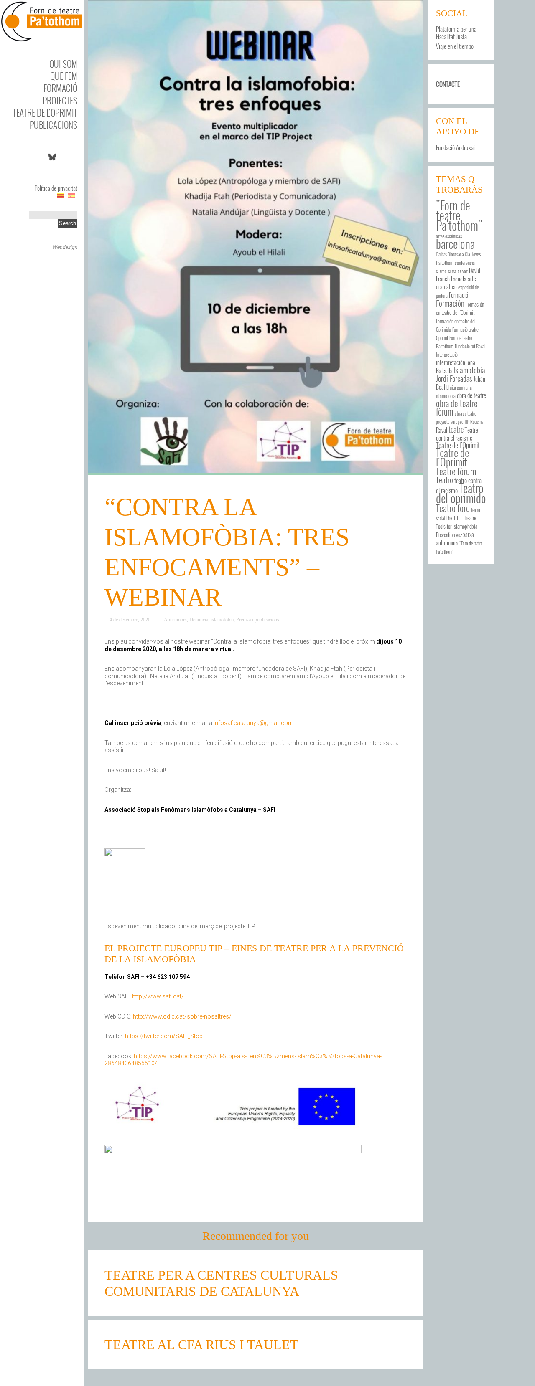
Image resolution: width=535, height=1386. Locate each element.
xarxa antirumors (455, 538)
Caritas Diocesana (450, 254)
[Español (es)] (71, 195)
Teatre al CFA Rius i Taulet (201, 1344)
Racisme (476, 421)
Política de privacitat (55, 188)
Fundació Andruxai (455, 147)
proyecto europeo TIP (452, 421)
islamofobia (222, 620)
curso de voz (458, 271)
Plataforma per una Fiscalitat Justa (456, 32)
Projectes (60, 100)
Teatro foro (453, 507)
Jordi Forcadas (454, 378)
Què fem (63, 75)
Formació (60, 87)
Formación (450, 303)
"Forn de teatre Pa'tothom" (459, 215)
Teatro (444, 480)
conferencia (465, 262)
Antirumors (175, 620)
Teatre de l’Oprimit (45, 112)
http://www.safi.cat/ (158, 996)
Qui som (63, 63)
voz (459, 535)
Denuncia (198, 620)
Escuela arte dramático (456, 283)
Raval (441, 430)
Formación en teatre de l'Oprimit (460, 308)
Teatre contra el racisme (457, 433)
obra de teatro (465, 413)
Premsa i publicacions (257, 620)
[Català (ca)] (60, 195)
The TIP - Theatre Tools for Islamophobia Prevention (456, 526)
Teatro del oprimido (461, 493)
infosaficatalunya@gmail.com (253, 723)
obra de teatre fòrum (457, 407)
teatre (456, 429)
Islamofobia (469, 370)
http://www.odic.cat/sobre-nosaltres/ (182, 1016)
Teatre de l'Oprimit (452, 457)
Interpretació (447, 354)
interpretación (450, 362)
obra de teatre (471, 395)
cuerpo (441, 271)
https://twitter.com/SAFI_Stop (164, 1036)
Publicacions (53, 124)
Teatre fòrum (456, 471)
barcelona (455, 243)
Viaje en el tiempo (455, 46)
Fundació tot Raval (470, 346)
